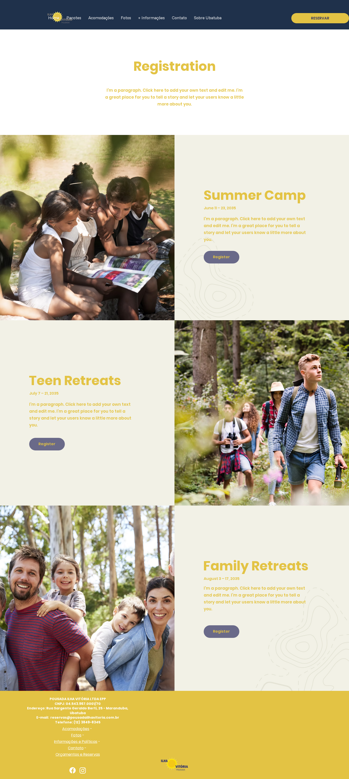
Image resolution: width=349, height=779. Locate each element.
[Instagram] (83, 770)
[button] (221, 257)
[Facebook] (72, 770)
